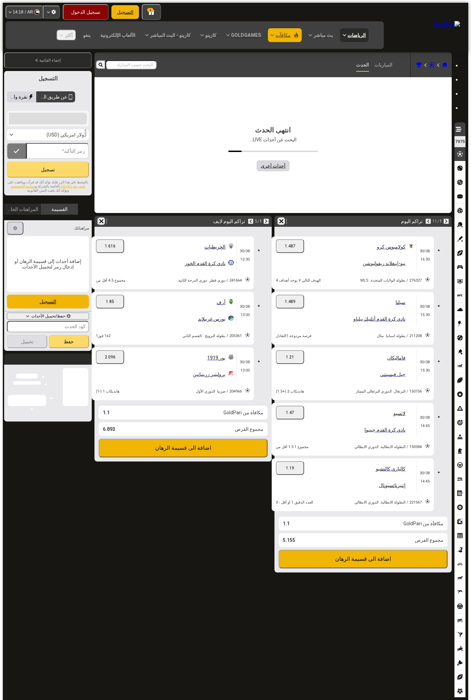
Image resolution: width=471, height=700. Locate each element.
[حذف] (281, 221)
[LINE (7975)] (445, 65)
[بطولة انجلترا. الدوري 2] (419, 65)
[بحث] (101, 64)
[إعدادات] (51, 12)
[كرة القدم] (432, 65)
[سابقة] (446, 221)
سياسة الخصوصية (23, 201)
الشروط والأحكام (72, 201)
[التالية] (428, 221)
